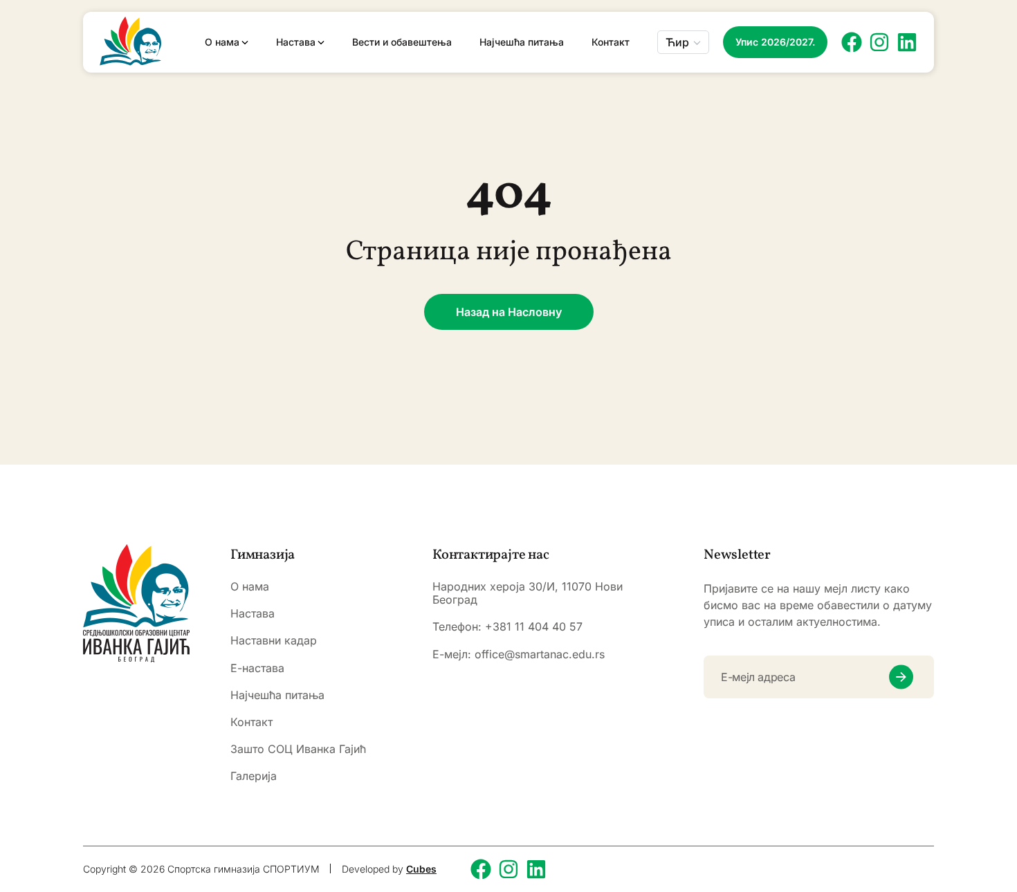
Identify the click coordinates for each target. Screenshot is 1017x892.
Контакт (611, 42)
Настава (295, 42)
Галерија (253, 776)
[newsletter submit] (901, 677)
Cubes (421, 869)
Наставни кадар (273, 640)
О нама (222, 42)
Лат (676, 83)
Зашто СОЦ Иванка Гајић (298, 749)
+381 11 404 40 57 (534, 626)
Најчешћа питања (521, 42)
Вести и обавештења (402, 42)
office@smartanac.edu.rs (540, 654)
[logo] (136, 603)
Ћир (677, 42)
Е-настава (257, 668)
